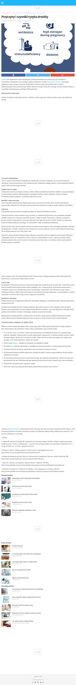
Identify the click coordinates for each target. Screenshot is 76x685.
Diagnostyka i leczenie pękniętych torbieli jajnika (26, 478)
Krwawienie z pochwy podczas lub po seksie (25, 494)
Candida (4, 79)
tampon (15, 343)
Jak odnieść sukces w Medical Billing (22, 621)
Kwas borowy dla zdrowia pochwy (22, 486)
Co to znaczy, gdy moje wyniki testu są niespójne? (26, 554)
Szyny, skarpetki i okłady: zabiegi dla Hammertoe (26, 597)
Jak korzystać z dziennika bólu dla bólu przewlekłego (27, 589)
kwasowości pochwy (54, 82)
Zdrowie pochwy (41, 12)
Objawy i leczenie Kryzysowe (20, 578)
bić (12, 346)
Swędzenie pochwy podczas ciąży (22, 502)
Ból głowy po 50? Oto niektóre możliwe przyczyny (26, 613)
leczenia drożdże (13, 429)
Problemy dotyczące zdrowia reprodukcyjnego (23, 12)
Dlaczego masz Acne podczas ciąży (22, 605)
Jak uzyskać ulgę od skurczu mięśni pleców (24, 562)
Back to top (38, 676)
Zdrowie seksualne (6, 12)
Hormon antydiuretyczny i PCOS (21, 570)
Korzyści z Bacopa (17, 546)
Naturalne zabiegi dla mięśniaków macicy (24, 510)
